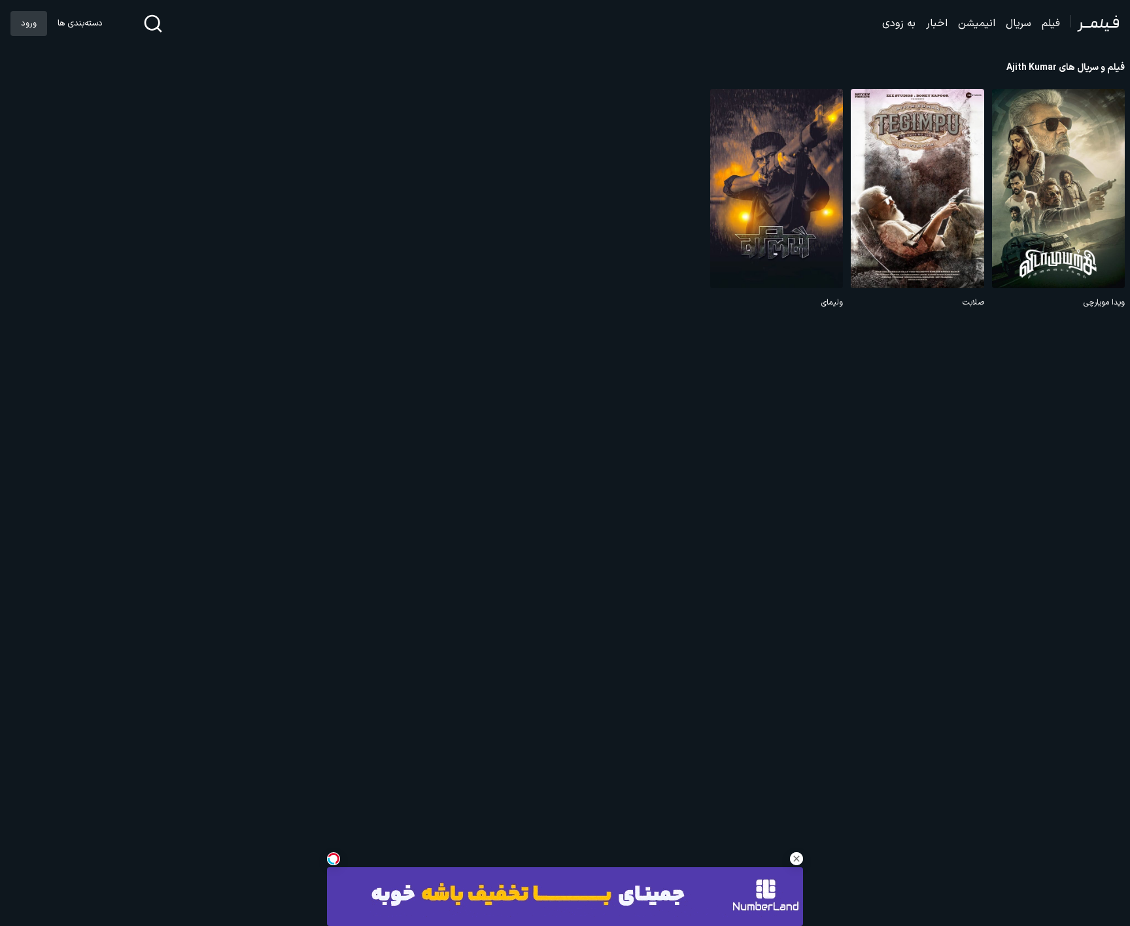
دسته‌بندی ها (80, 23)
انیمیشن (976, 23)
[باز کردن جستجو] (153, 23)
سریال (1018, 23)
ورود (29, 23)
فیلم (1051, 23)
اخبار (937, 23)
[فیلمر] (1095, 23)
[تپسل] (333, 858)
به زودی (899, 23)
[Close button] (796, 858)
